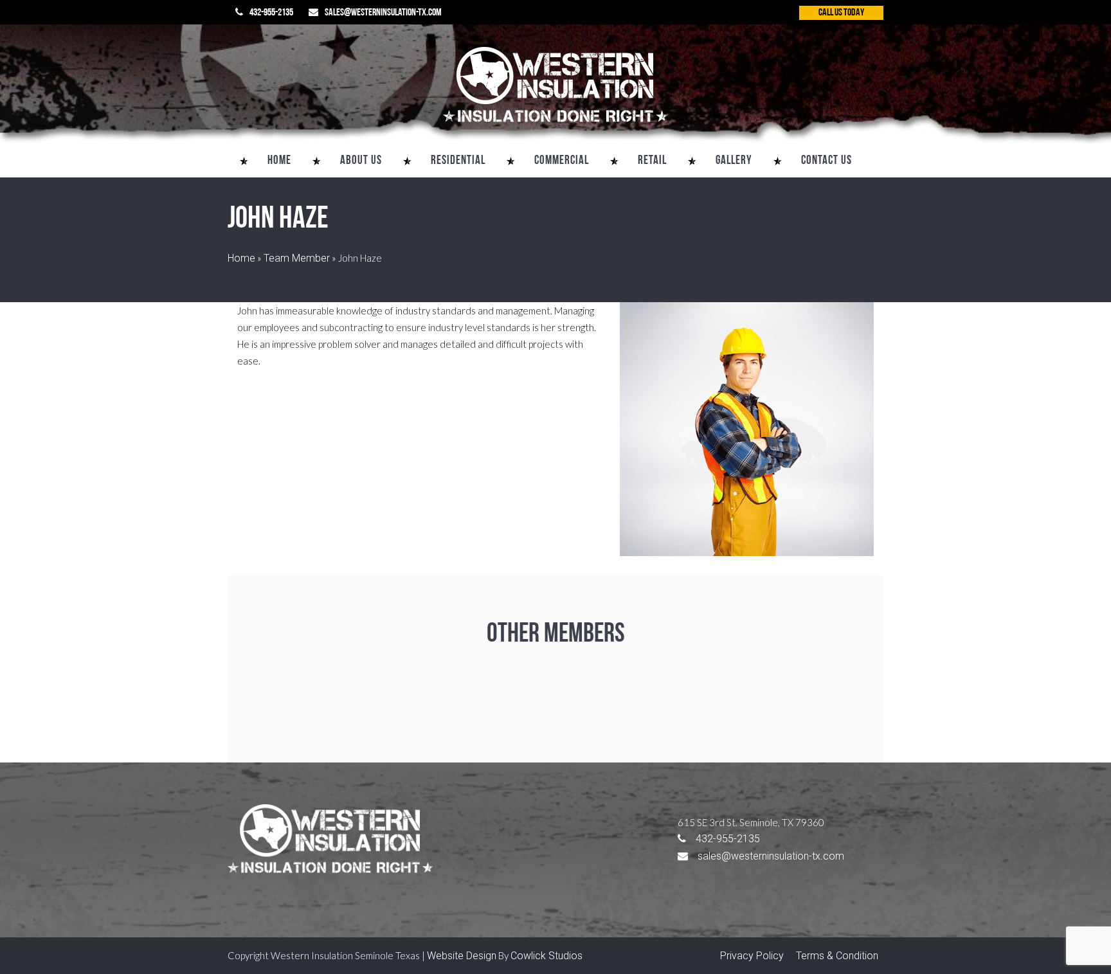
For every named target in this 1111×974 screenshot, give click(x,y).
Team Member (297, 258)
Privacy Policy (752, 956)
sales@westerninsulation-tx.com (383, 13)
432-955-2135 (271, 13)
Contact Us (826, 161)
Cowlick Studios (546, 956)
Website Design (461, 956)
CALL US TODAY (841, 13)
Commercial (561, 161)
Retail (652, 161)
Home (279, 161)
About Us (361, 161)
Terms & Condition (837, 956)
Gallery (734, 161)
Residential (458, 161)
